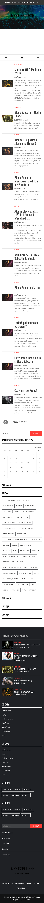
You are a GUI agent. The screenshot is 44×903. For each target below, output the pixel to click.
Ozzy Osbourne (32, 2)
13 (3, 500)
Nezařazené (28, 790)
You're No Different (29, 590)
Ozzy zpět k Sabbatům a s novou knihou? (26, 657)
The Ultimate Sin (22, 584)
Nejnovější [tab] (15, 636)
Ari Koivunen (6, 710)
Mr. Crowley (36, 551)
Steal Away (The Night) (10, 579)
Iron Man (6, 545)
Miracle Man (24, 551)
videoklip (6, 590)
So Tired (37, 573)
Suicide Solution (27, 579)
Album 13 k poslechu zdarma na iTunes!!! (26, 141)
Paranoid (20, 562)
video (32, 584)
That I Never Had (8, 584)
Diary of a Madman (28, 511)
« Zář (3, 479)
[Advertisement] (22, 41)
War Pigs (15, 590)
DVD (27, 517)
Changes (19, 506)
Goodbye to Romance (25, 528)
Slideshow (15, 795)
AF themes (26, 900)
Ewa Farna (5, 723)
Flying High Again (25, 523)
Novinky (16, 134)
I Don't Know (21, 534)
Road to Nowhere (30, 567)
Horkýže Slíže (6, 727)
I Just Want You (35, 539)
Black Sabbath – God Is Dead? (27, 114)
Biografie (21, 2)
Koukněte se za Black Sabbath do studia (26, 256)
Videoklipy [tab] (24, 636)
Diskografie (18, 64)
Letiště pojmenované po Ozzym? (26, 324)
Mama (15, 551)
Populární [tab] (5, 636)
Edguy (4, 715)
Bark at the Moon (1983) (23, 680)
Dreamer (20, 517)
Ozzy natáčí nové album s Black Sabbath (28, 359)
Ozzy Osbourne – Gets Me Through (27, 644)
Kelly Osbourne (25, 545)
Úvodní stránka (10, 2)
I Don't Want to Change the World (15, 539)
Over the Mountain (29, 556)
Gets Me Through (9, 528)
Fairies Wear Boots (9, 523)
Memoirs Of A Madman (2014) (27, 71)
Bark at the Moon (14, 500)
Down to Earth (8, 517)
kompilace (6, 551)
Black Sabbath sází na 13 (27, 289)
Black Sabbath (8, 506)
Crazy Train (7, 511)
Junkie (14, 545)
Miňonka (18, 77)
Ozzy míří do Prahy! (25, 390)
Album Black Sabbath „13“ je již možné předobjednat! (26, 214)
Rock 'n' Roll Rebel (9, 573)
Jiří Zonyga (6, 731)
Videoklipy (17, 107)
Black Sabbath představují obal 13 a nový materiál (26, 181)
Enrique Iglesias (7, 719)
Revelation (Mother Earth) (12, 567)
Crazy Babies (29, 506)
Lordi (3, 735)
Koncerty (17, 385)
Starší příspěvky (19, 422)
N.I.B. (4, 556)
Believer (26, 500)
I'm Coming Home (8, 534)
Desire (16, 511)
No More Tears (14, 556)
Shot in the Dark (25, 573)
